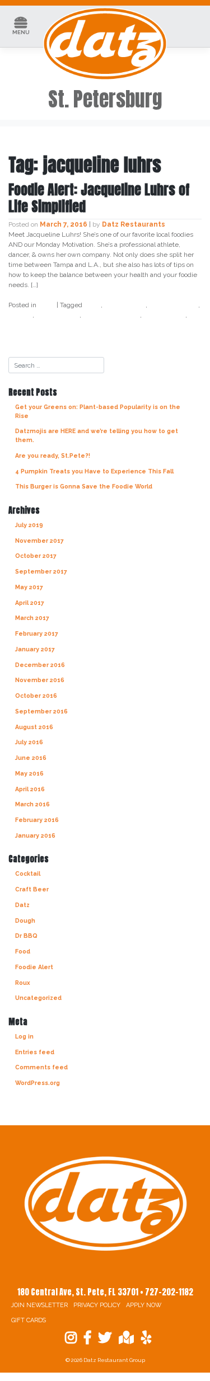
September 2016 (41, 711)
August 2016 (34, 727)
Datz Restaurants (133, 224)
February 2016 (37, 819)
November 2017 (39, 540)
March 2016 (32, 804)
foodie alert (58, 315)
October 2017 (36, 555)
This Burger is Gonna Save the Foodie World (83, 486)
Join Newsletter (39, 1305)
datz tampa (125, 305)
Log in (24, 1036)
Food (22, 951)
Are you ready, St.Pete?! (52, 455)
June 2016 (30, 757)
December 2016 (40, 664)
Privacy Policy (96, 1305)
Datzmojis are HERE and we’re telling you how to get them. (96, 435)
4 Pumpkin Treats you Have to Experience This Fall (94, 471)
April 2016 (30, 789)
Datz (46, 305)
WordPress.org (37, 1082)
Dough (25, 920)
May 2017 (29, 587)
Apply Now (143, 1305)
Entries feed (34, 1052)
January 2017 (35, 649)
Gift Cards (28, 1320)
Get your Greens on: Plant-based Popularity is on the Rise (97, 411)
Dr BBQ (26, 935)
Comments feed (41, 1067)
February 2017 (36, 633)
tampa (19, 325)
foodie (20, 315)
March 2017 (32, 617)
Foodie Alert (34, 967)
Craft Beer (32, 889)
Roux (22, 982)
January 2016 (35, 835)
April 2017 (29, 602)
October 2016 (36, 695)
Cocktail (27, 873)
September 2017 (41, 571)
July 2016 (29, 742)
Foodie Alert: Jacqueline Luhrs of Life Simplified (98, 198)
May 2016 (29, 773)
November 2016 (39, 680)
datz (92, 305)
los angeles (164, 315)
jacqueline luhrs (111, 315)
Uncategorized (38, 997)
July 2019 (29, 525)
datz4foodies (173, 305)
